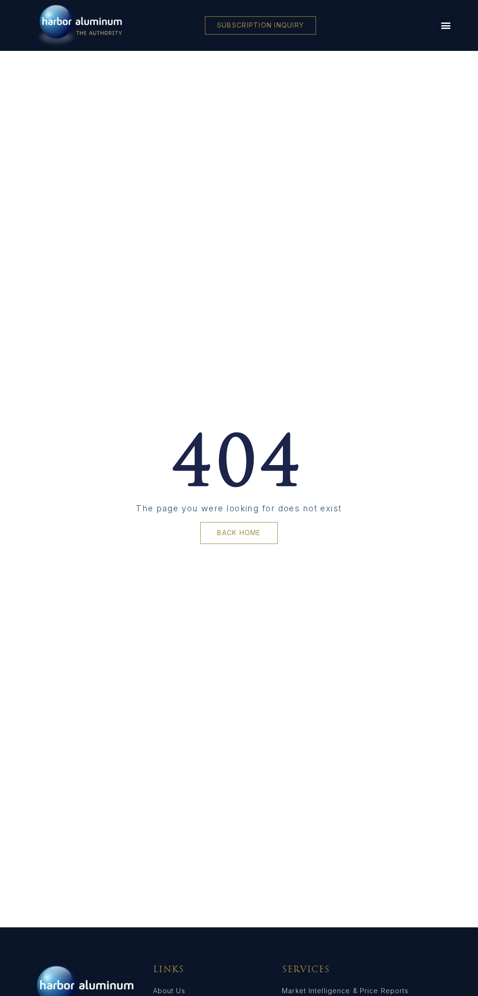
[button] (446, 25)
